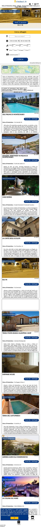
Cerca (20, 59)
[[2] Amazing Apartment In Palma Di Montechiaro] (20, 144)
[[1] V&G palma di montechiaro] (20, 103)
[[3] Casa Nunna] (20, 185)
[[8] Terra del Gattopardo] (20, 404)
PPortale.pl (2, 526)
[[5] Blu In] (20, 268)
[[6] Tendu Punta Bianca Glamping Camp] (20, 321)
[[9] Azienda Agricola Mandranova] (20, 445)
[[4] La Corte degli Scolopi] (20, 227)
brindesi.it (20, 2)
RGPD (8, 515)
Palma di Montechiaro (8, 96)
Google (25, 509)
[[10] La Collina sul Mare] (20, 487)
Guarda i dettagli (31, 119)
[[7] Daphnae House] (20, 363)
